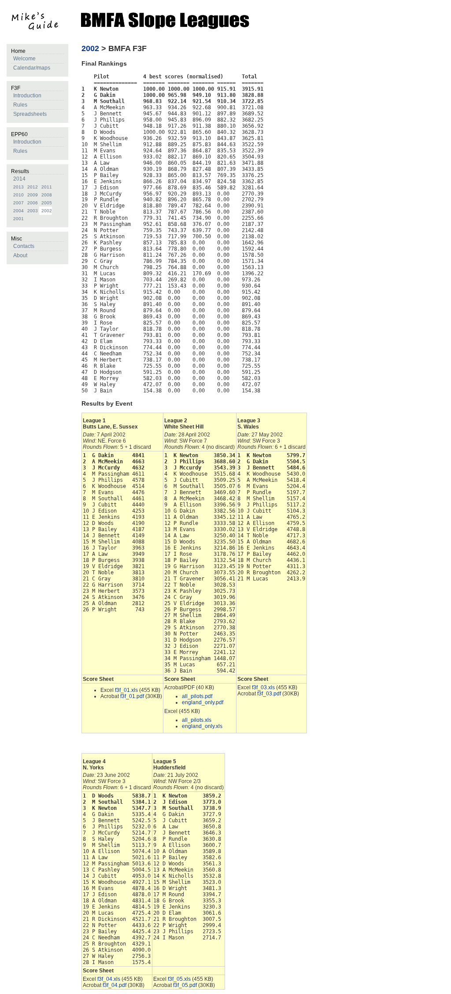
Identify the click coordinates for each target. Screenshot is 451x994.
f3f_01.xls (126, 690)
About (20, 255)
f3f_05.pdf (185, 985)
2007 (18, 202)
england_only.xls (202, 726)
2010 (18, 194)
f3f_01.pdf (132, 696)
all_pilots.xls (196, 720)
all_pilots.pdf (197, 696)
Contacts (23, 246)
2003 (32, 210)
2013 (18, 187)
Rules (20, 105)
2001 (18, 218)
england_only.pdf (202, 702)
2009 (32, 194)
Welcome (24, 58)
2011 (46, 187)
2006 (32, 202)
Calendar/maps (31, 68)
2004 (18, 210)
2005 (46, 202)
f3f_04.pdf (114, 985)
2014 (19, 179)
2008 (46, 194)
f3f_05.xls (179, 979)
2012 (32, 187)
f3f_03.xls (263, 687)
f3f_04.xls (108, 979)
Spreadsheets (30, 114)
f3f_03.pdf (269, 694)
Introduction (27, 95)
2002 (46, 210)
